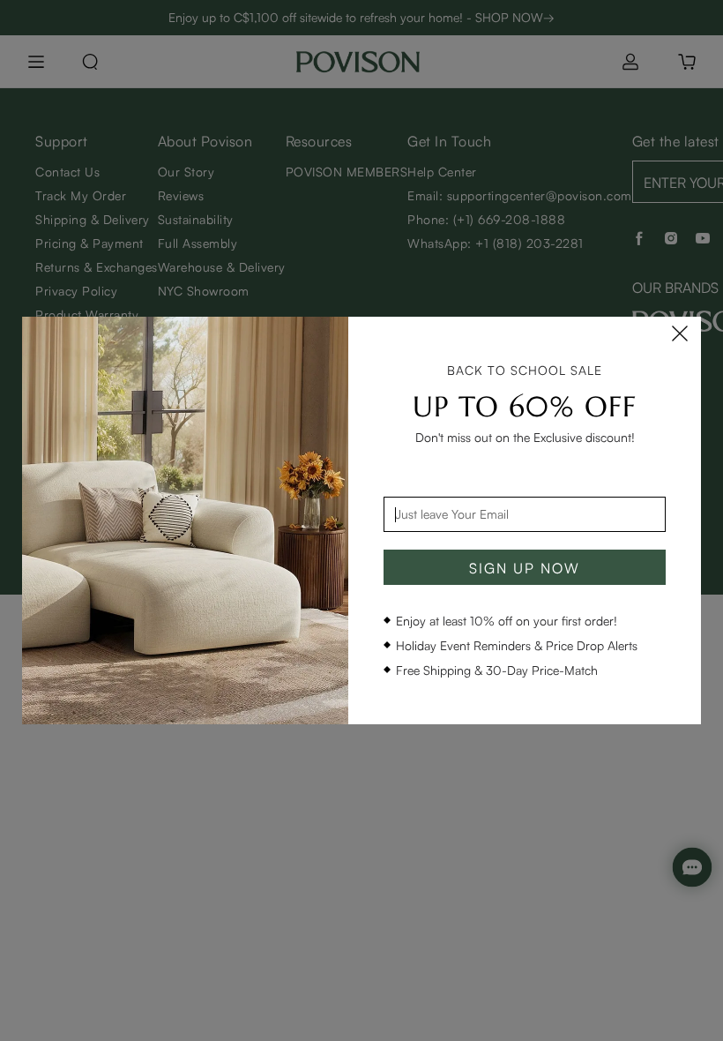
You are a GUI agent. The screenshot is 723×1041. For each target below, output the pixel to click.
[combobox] (525, 514)
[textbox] (525, 514)
